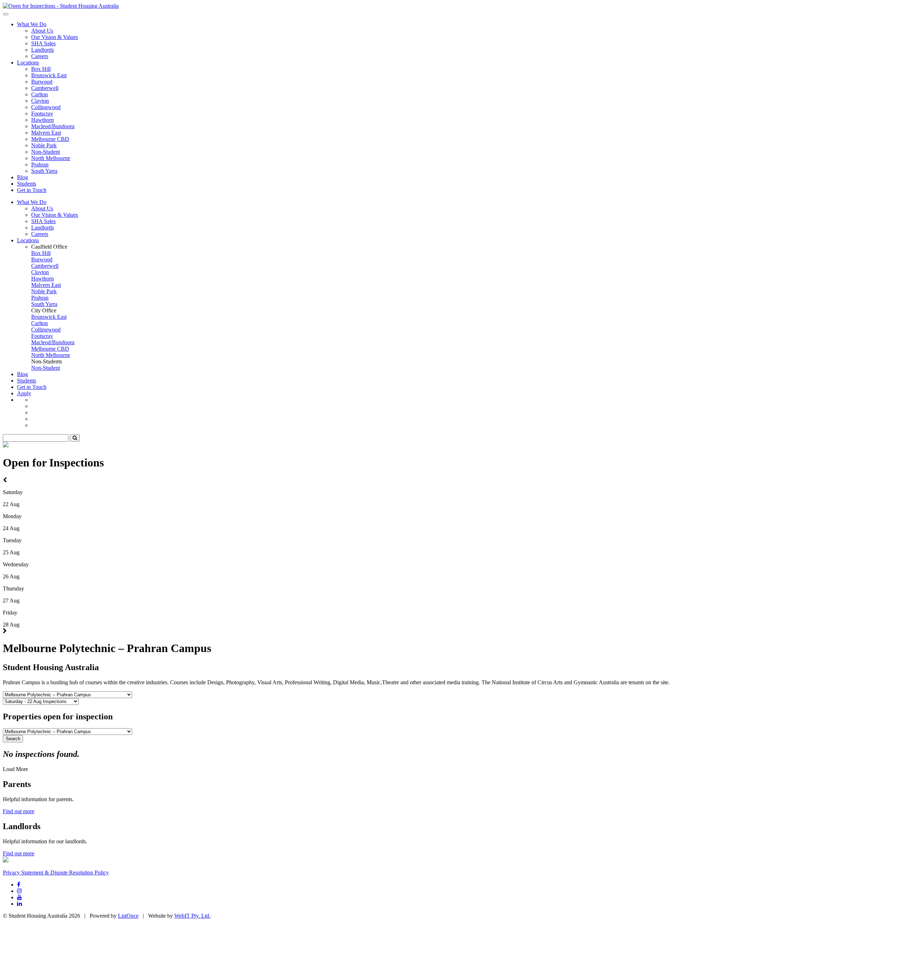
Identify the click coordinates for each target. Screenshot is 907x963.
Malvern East (46, 133)
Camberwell (44, 88)
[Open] (61, 6)
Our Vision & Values (54, 37)
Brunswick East (49, 75)
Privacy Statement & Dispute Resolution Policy (56, 872)
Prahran (40, 165)
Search (13, 738)
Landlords (42, 50)
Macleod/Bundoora (52, 126)
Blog (22, 177)
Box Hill (41, 69)
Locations (28, 63)
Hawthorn (42, 120)
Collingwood (46, 107)
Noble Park (44, 145)
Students (26, 184)
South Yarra (44, 171)
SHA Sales (43, 43)
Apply (24, 393)
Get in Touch (31, 190)
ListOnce (128, 916)
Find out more (18, 811)
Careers (39, 56)
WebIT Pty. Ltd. (192, 916)
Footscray (42, 114)
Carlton (39, 94)
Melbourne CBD (50, 139)
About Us (42, 31)
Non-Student (45, 152)
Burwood (41, 82)
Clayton (40, 101)
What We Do (31, 24)
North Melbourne (50, 158)
